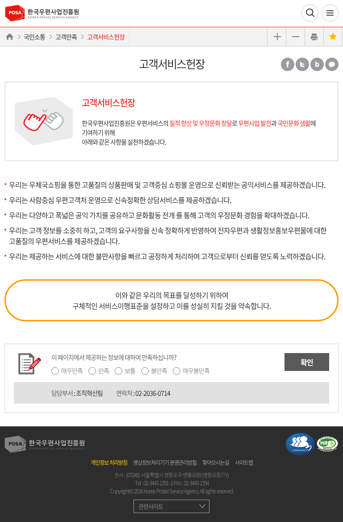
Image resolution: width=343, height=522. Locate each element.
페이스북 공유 (287, 64)
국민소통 (34, 36)
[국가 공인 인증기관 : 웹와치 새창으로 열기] (327, 443)
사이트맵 (244, 463)
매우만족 (72, 370)
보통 (130, 370)
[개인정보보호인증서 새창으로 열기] (300, 443)
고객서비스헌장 (106, 36)
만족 (103, 370)
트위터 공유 (302, 64)
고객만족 (66, 36)
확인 (307, 362)
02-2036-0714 (152, 392)
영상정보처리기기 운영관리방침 (165, 463)
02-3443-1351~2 (158, 483)
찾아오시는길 (215, 463)
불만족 (159, 370)
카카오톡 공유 (332, 64)
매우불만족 (196, 370)
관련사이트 (150, 506)
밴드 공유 (317, 64)
